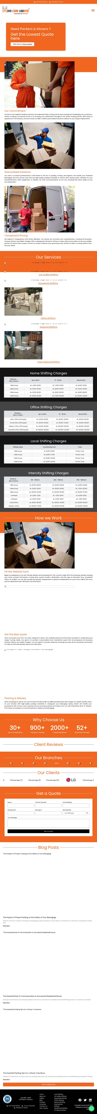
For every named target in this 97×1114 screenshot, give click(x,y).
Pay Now (42, 1102)
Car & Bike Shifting (48, 274)
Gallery (42, 1098)
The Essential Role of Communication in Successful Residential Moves (32, 996)
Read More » (6, 926)
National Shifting (48, 327)
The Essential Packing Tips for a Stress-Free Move (24, 1073)
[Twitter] (85, 1100)
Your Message (12, 818)
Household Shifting (48, 283)
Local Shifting (48, 265)
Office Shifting (48, 318)
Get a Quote (44, 1108)
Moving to (38, 810)
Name (10, 802)
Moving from (12, 810)
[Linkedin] (90, 1100)
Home (42, 1094)
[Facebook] (80, 1100)
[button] (93, 10)
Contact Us (43, 1106)
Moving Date (67, 810)
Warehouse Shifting (60, 1108)
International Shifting (48, 361)
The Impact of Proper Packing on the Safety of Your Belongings (29, 917)
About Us (42, 1096)
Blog (41, 1100)
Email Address (67, 802)
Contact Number (40, 802)
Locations (43, 1104)
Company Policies (60, 1110)
